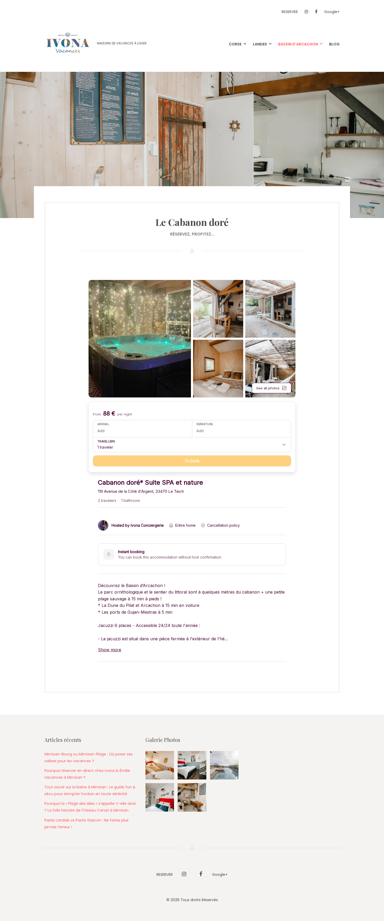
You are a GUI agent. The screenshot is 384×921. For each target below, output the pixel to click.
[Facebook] (316, 12)
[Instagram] (306, 12)
